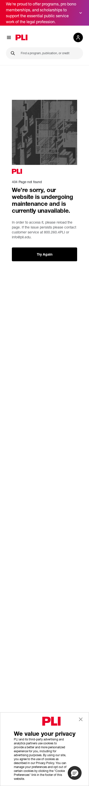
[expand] (80, 12)
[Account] (78, 37)
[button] (75, 773)
